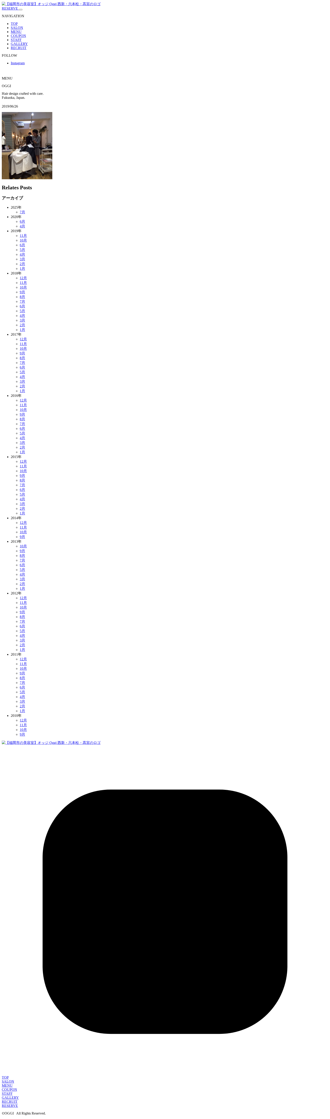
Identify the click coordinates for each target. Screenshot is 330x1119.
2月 (22, 264)
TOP (14, 24)
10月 (23, 240)
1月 (22, 268)
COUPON (18, 36)
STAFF (16, 40)
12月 (23, 278)
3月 (22, 259)
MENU (16, 32)
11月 (23, 236)
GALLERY (19, 44)
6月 (22, 221)
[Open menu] (20, 9)
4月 (22, 226)
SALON (17, 28)
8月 (22, 297)
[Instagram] (165, 1073)
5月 (22, 250)
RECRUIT (18, 48)
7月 (22, 212)
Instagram (18, 63)
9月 (22, 292)
